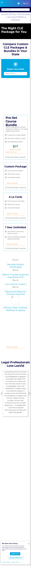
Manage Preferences (16, 558)
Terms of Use (15, 562)
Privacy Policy (6, 562)
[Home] (3, 3)
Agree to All (15, 554)
